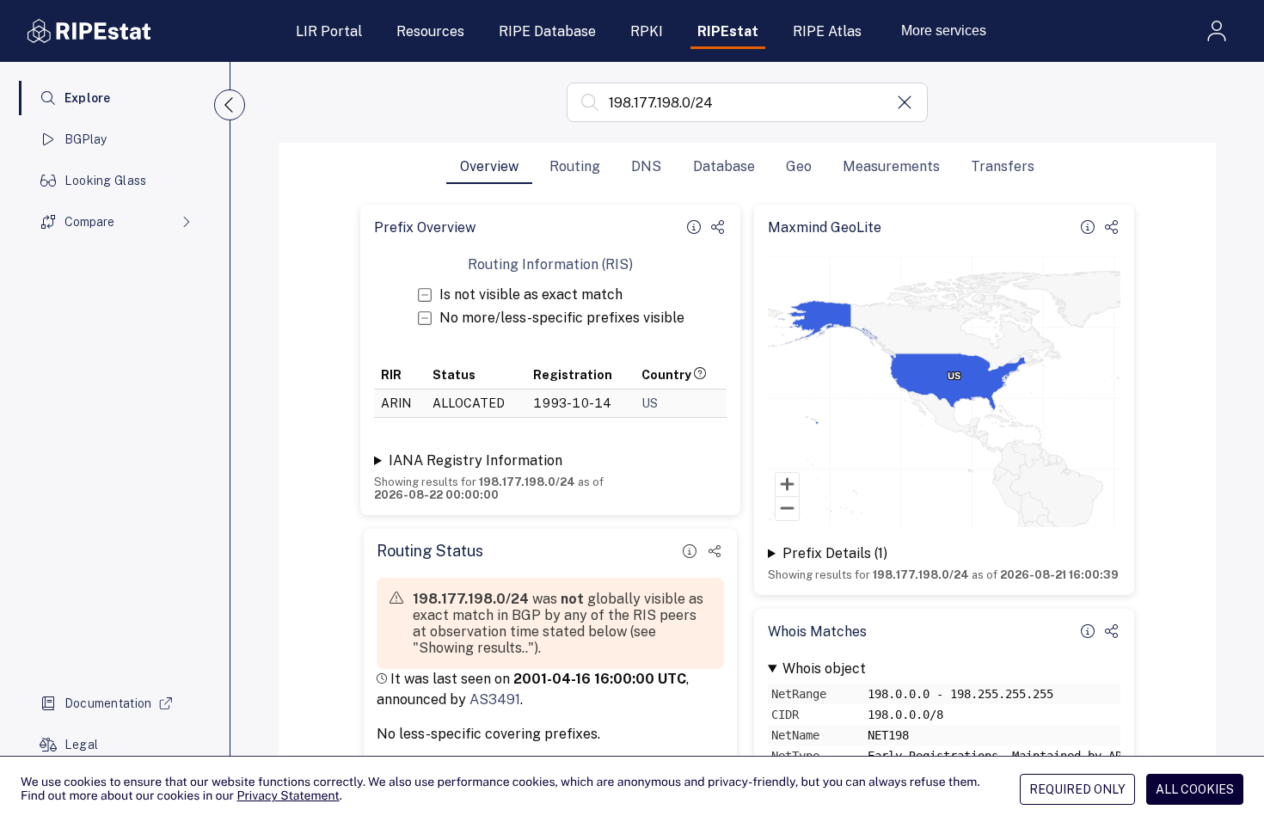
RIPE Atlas (827, 31)
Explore (87, 98)
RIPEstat (727, 31)
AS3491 (494, 699)
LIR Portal (329, 31)
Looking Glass (105, 180)
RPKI (646, 31)
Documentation (108, 703)
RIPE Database (547, 31)
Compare (89, 222)
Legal (81, 744)
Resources (430, 31)
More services (943, 30)
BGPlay (85, 139)
